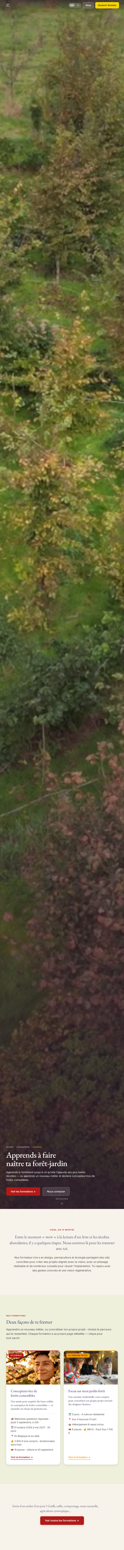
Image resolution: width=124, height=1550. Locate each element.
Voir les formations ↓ (23, 1191)
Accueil (9, 1147)
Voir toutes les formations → (62, 1520)
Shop (88, 5)
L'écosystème (23, 1147)
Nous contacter (56, 1191)
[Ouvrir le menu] (8, 5)
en (78, 5)
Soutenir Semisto (107, 5)
